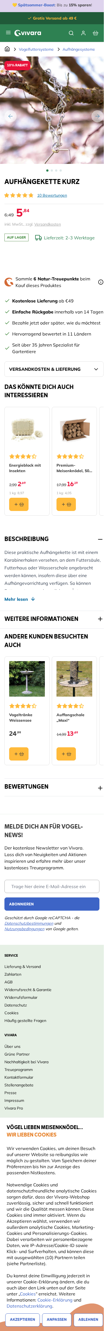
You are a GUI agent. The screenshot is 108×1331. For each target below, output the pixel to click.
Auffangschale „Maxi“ (70, 717)
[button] (19, 195)
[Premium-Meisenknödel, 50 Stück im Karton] (74, 429)
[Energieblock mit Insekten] (27, 429)
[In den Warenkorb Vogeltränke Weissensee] (19, 754)
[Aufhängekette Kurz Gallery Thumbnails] (54, 170)
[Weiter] (97, 116)
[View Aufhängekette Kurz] (47, 170)
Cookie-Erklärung (55, 1300)
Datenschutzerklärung (29, 1306)
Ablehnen (88, 1319)
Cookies (28, 1294)
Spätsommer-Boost (36, 4)
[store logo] (27, 33)
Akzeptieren (22, 1319)
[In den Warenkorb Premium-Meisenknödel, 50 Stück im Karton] (66, 504)
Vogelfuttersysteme (36, 49)
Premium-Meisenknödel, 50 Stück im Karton (72, 468)
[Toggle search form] (71, 33)
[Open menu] (8, 32)
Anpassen (57, 1319)
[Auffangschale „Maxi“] (74, 679)
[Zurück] (10, 116)
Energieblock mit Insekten (25, 468)
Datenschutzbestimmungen (28, 923)
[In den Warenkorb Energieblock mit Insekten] (19, 504)
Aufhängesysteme (79, 49)
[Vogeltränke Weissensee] (27, 679)
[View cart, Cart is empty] (95, 33)
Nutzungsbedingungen (24, 928)
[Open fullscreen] (54, 110)
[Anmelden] (83, 33)
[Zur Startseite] (7, 49)
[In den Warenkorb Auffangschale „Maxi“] (66, 754)
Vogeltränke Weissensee (20, 717)
